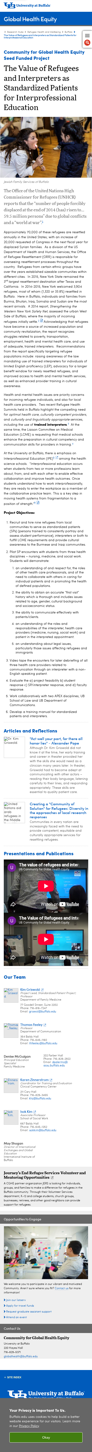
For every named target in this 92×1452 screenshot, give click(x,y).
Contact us (61, 1288)
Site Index (14, 1377)
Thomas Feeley (31, 1024)
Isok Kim (26, 1111)
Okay (46, 1437)
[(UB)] (46, 7)
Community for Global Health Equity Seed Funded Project (44, 54)
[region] (46, 1425)
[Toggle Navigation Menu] (87, 39)
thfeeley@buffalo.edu (43, 1043)
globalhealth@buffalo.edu (21, 1356)
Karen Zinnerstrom (34, 1079)
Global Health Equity (30, 19)
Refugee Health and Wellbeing (44, 32)
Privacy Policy (29, 1426)
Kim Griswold (30, 989)
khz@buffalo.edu (40, 1098)
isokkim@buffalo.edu (42, 1130)
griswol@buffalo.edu (42, 1011)
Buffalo (68, 32)
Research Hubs (15, 32)
